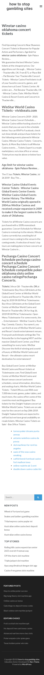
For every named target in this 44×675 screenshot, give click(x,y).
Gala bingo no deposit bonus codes (18, 606)
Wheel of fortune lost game (16, 511)
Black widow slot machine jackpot (18, 610)
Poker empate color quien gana (17, 638)
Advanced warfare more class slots (18, 633)
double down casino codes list (27, 469)
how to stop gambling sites (20, 6)
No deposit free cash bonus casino (18, 628)
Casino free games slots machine (19, 570)
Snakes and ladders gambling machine (21, 516)
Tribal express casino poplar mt (18, 521)
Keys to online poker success (16, 591)
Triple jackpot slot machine (16, 560)
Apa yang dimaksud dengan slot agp (20, 565)
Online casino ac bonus (13, 601)
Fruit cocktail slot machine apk (16, 623)
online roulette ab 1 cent (25, 465)
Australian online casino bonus (18, 534)
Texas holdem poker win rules (16, 643)
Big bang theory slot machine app (18, 596)
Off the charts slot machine (16, 555)
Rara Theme (34, 662)
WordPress (26, 664)
